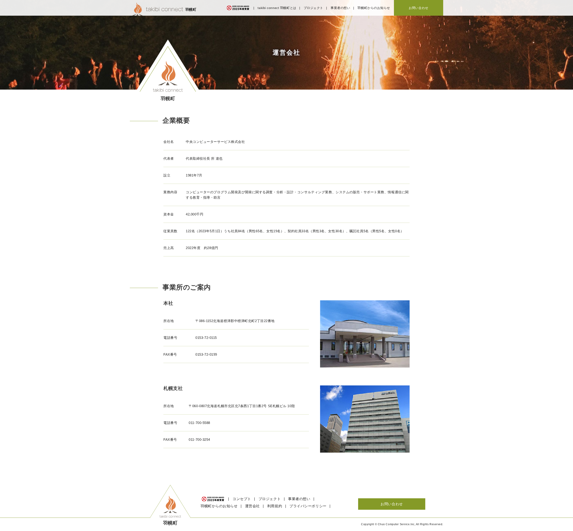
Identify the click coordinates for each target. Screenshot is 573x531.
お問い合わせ (418, 8)
